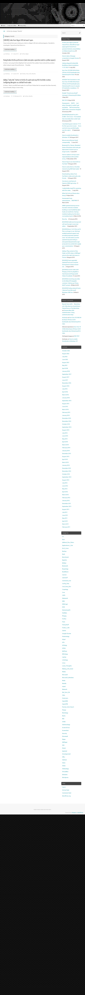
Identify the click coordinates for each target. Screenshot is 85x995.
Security (64, 733)
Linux (63, 663)
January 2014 (66, 450)
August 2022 (65, 353)
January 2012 (66, 500)
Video (63, 766)
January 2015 (66, 415)
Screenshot (65, 730)
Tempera (74, 812)
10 (63, 536)
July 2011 (64, 512)
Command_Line (66, 581)
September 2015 (66, 400)
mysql (63, 686)
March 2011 (65, 524)
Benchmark (65, 557)
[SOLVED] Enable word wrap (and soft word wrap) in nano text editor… (71, 224)
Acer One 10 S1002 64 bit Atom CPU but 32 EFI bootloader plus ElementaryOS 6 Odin (71, 72)
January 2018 (66, 371)
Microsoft (65, 675)
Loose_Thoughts (67, 666)
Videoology (65, 769)
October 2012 (66, 474)
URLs (63, 757)
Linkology (65, 660)
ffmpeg (64, 616)
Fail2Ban (64, 613)
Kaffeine (64, 651)
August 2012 (65, 480)
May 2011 (64, 518)
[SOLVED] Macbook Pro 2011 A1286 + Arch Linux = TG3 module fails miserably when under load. (71, 117)
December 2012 (66, 468)
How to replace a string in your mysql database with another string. (70, 157)
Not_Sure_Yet (66, 692)
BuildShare (65, 572)
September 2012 (66, 477)
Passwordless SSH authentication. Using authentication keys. (68, 312)
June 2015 (65, 406)
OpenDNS (65, 701)
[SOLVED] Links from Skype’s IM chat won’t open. (18, 40)
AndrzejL (7, 54)
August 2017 (65, 377)
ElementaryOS (66, 610)
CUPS (63, 595)
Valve (63, 763)
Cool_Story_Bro (66, 586)
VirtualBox (65, 771)
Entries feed (65, 790)
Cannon (64, 575)
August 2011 (65, 509)
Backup (64, 551)
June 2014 (65, 436)
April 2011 (65, 521)
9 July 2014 (16, 54)
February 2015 (66, 412)
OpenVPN (65, 704)
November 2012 (66, 471)
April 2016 (65, 392)
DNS (63, 601)
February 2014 (66, 448)
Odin (63, 695)
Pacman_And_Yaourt (68, 707)
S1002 (63, 722)
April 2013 (65, 459)
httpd (63, 639)
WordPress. (80, 812)
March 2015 (65, 409)
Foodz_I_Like (65, 628)
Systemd (64, 751)
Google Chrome (66, 633)
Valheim (64, 760)
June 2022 (65, 359)
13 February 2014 (17, 96)
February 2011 (66, 527)
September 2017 (66, 374)
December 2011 (66, 503)
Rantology (65, 713)
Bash (63, 554)
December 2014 (66, 418)
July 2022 (64, 356)
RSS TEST (64, 100)
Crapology (65, 589)
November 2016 (66, 383)
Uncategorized (66, 754)
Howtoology (65, 636)
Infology (64, 645)
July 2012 (64, 483)
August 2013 (65, 456)
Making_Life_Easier (67, 669)
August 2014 (65, 430)
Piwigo (64, 710)
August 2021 (65, 362)
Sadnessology (66, 724)
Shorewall (65, 736)
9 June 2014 (16, 73)
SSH (63, 745)
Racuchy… (65, 219)
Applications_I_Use (67, 545)
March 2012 (65, 495)
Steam (64, 748)
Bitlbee (64, 563)
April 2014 (65, 442)
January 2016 (66, 398)
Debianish (65, 598)
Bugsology (65, 569)
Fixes (27, 73)
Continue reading (9, 49)
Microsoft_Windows (68, 677)
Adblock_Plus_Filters (68, 542)
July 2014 (64, 433)
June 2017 (65, 380)
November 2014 (66, 421)
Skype (27, 54)
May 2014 (64, 439)
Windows (64, 774)
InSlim (64, 648)
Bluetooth (65, 566)
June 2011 (65, 515)
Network (64, 689)
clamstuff (65, 578)
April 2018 (65, 368)
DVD (63, 607)
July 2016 (64, 389)
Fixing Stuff (65, 625)
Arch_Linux (65, 548)
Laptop (64, 657)
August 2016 (65, 386)
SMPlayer (64, 742)
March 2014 (65, 445)
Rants (63, 716)
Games (64, 630)
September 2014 (66, 427)
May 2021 (64, 365)
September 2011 (66, 506)
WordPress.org (66, 796)
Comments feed (66, 793)
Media (64, 672)
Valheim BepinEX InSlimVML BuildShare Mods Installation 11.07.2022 (70, 65)
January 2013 (66, 465)
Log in (64, 787)
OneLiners (65, 698)
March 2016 (65, 395)
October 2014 (66, 424)
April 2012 (65, 492)
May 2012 (64, 489)
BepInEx (64, 560)
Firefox (23, 54)
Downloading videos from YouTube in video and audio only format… (71, 176)
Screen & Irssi (66, 727)
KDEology (65, 654)
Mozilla (34, 73)
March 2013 (65, 462)
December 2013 (66, 453)
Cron (63, 592)
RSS (63, 719)
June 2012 (65, 486)
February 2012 (66, 497)
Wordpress (65, 777)
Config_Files (65, 583)
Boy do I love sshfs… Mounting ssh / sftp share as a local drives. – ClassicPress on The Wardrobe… (71, 306)
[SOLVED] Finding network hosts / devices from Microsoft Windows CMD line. (71, 290)
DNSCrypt (65, 604)
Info (30, 73)
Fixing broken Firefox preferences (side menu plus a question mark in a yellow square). (29, 60)
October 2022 (66, 351)
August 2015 (65, 403)
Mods (63, 680)
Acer (63, 539)
